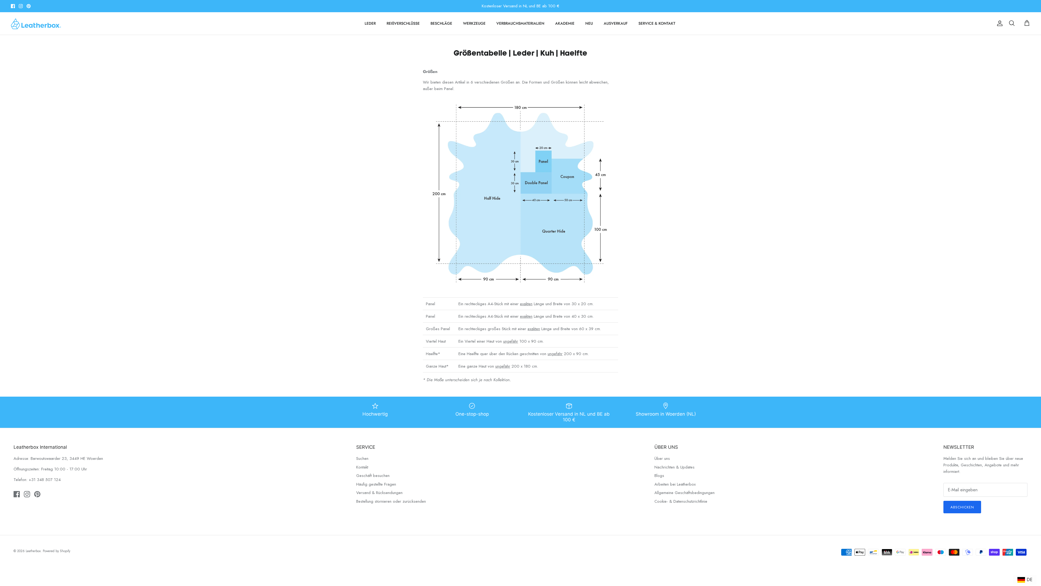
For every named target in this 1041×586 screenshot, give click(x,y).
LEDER (370, 23)
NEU (589, 23)
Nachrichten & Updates (674, 467)
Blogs (659, 476)
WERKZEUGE (474, 23)
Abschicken (962, 507)
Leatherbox (33, 551)
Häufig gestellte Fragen (376, 484)
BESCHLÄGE (441, 23)
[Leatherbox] (36, 23)
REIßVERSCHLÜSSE (403, 23)
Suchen (362, 458)
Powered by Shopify (56, 551)
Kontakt (362, 467)
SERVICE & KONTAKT (656, 23)
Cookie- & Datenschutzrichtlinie (680, 501)
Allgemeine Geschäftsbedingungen (684, 493)
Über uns (662, 458)
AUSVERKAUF (616, 23)
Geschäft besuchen (373, 476)
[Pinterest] (29, 6)
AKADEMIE (564, 23)
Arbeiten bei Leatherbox (675, 484)
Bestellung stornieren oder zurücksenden (391, 501)
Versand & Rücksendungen (379, 493)
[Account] (998, 23)
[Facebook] (13, 6)
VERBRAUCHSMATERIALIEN (520, 23)
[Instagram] (21, 6)
